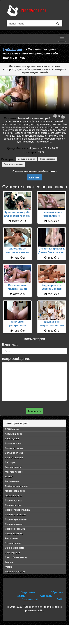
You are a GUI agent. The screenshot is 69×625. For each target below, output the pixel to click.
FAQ (59, 599)
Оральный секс (13, 495)
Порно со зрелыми (13, 164)
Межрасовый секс (15, 490)
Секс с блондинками (16, 557)
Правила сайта (31, 599)
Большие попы (13, 443)
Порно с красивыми (15, 519)
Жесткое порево (14, 471)
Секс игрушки (12, 552)
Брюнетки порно (14, 457)
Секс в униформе (14, 547)
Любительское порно (16, 486)
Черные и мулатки (15, 571)
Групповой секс (13, 467)
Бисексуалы (12, 438)
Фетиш (8, 566)
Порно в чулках (13, 500)
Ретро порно (11, 538)
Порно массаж (47, 159)
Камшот (9, 476)
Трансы (9, 562)
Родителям (28, 592)
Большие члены (14, 452)
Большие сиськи (26, 159)
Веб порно (10, 462)
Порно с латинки (14, 524)
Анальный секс (13, 433)
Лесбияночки (12, 481)
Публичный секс (14, 533)
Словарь (46, 595)
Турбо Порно (12, 49)
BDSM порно (12, 429)
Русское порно (13, 543)
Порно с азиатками (15, 514)
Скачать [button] (34, 177)
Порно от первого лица (17, 509)
